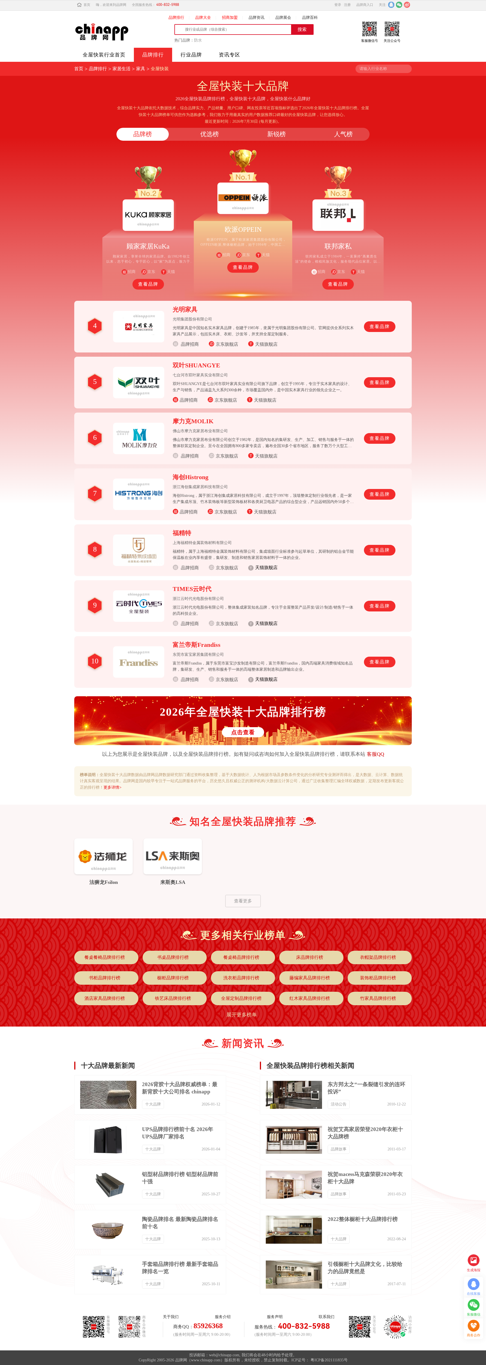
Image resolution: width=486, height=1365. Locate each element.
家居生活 (121, 68)
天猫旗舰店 (266, 344)
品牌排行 (176, 17)
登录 (337, 5)
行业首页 (104, 55)
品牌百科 (310, 17)
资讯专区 (229, 55)
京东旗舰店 (227, 344)
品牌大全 (203, 17)
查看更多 (243, 900)
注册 (347, 5)
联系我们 (326, 1317)
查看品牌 (148, 284)
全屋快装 (160, 68)
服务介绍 (223, 1317)
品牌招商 (189, 400)
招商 (132, 272)
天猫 (171, 272)
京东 (151, 272)
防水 (198, 40)
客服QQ (375, 754)
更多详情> (113, 787)
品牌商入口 (364, 5)
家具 (140, 68)
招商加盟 (230, 17)
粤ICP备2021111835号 (329, 1360)
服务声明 (275, 1317)
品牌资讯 (256, 17)
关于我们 (171, 1317)
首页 (87, 5)
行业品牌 (191, 55)
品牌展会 (283, 17)
